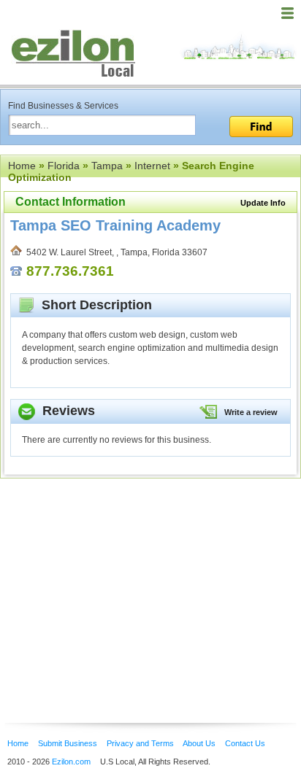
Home (22, 165)
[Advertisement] (116, 578)
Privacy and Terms (140, 743)
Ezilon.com (71, 761)
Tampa (107, 165)
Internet (152, 165)
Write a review (251, 412)
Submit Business (67, 743)
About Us (199, 743)
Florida (63, 165)
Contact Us (245, 743)
